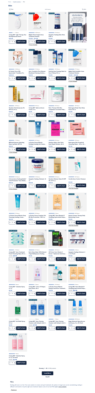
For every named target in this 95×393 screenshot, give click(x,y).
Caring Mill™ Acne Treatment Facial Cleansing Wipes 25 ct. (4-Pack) (17, 253)
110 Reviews (17, 249)
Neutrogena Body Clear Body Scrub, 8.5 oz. (77, 108)
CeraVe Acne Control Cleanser (77, 179)
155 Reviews (57, 105)
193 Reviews (17, 213)
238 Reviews (17, 176)
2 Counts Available (33, 44)
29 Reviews (37, 105)
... (13, 390)
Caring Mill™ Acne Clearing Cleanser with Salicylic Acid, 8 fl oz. (57, 322)
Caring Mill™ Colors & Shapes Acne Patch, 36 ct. (37, 287)
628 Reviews (77, 105)
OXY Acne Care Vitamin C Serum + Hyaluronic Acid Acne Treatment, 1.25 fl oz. (57, 253)
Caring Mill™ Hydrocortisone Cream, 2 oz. (36, 108)
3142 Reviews (77, 213)
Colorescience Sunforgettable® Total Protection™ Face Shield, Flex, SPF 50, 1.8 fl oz (17, 180)
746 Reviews (37, 69)
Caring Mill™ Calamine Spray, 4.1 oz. (17, 287)
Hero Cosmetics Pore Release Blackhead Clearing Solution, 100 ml (37, 72)
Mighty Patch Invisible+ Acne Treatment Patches (76, 72)
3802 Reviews (77, 319)
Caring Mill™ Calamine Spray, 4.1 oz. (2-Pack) (17, 356)
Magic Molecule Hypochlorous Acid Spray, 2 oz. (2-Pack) (77, 322)
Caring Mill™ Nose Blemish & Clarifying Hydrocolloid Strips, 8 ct (57, 216)
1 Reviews (56, 319)
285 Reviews (57, 249)
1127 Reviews (37, 249)
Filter (12, 9)
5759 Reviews (37, 32)
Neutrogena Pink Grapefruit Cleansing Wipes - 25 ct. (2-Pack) (77, 143)
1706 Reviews (57, 32)
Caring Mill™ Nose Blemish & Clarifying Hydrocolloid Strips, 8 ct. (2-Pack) (77, 287)
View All (48, 376)
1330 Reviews (17, 69)
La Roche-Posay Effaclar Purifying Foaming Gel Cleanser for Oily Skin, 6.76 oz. (37, 143)
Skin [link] (24, 1)
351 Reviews (57, 176)
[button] (17, 21)
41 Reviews (77, 249)
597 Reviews (77, 176)
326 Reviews (37, 140)
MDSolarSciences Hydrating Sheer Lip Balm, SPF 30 (16, 143)
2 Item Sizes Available (73, 188)
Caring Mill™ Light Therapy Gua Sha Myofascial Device (17, 35)
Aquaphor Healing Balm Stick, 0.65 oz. (57, 35)
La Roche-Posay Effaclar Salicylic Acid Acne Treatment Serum (57, 287)
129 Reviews (57, 140)
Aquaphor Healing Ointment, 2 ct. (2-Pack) (77, 253)
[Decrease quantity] (10, 41)
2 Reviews (17, 32)
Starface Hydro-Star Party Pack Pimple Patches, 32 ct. (56, 143)
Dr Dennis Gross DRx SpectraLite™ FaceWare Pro (16, 72)
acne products (62, 386)
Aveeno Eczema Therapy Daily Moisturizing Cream (77, 216)
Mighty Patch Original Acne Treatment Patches (36, 35)
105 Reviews (77, 140)
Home (9, 1)
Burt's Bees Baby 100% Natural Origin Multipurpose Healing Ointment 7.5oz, (37, 253)
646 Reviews (57, 284)
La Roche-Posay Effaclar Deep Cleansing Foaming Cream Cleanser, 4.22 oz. (17, 216)
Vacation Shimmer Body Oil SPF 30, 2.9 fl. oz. (57, 179)
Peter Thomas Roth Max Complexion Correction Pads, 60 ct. (57, 108)
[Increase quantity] (14, 41)
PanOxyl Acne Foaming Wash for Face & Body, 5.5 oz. (57, 72)
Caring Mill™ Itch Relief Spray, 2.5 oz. (17, 322)
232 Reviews (17, 105)
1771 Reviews (77, 69)
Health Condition (17, 1)
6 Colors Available (13, 189)
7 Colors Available (13, 152)
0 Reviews (17, 319)
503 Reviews (37, 213)
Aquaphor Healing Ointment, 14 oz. (37, 179)
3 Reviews (17, 284)
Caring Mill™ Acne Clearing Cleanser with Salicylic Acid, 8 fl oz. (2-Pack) (37, 322)
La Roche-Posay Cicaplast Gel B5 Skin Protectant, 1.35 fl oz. (37, 216)
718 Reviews (17, 140)
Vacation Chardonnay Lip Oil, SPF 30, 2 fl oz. (17, 108)
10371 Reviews (57, 69)
